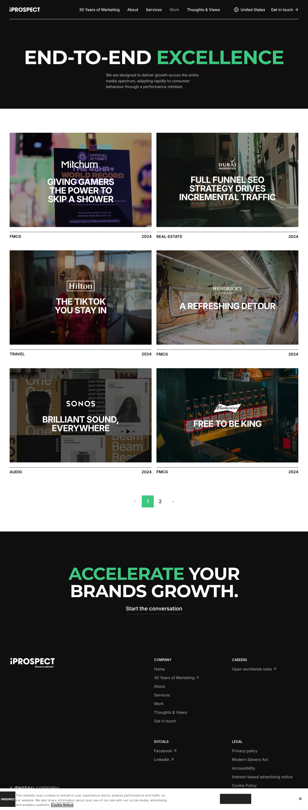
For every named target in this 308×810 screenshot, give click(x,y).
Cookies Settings (236, 799)
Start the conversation (154, 609)
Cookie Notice (62, 805)
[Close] (300, 798)
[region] (154, 799)
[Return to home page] (25, 9)
